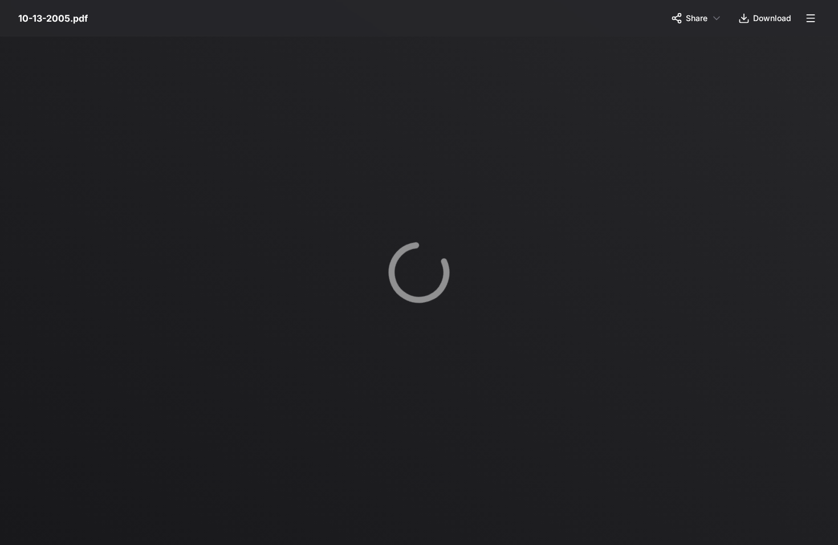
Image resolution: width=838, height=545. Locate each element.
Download (772, 18)
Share (696, 18)
